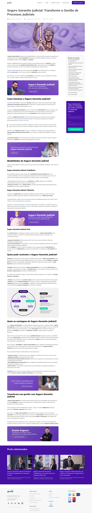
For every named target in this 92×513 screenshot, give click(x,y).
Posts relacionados (72, 76)
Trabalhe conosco (55, 2)
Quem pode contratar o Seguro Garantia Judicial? (75, 66)
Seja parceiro (65, 2)
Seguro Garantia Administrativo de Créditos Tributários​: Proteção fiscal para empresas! (75, 89)
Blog (47, 2)
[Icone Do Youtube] (15, 503)
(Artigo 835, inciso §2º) (23, 120)
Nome (69, 121)
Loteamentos (32, 498)
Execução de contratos (34, 493)
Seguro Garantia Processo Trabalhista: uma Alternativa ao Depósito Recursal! (75, 84)
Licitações (31, 496)
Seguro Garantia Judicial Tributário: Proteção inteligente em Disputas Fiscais (75, 79)
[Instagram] (22, 503)
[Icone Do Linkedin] (19, 503)
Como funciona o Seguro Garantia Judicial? (73, 60)
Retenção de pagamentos (35, 500)
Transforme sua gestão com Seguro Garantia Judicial (74, 73)
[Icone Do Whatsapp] (12, 503)
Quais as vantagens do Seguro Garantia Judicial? (75, 70)
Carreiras (51, 493)
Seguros (39, 2)
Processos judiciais (33, 502)
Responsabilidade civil (34, 510)
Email (69, 114)
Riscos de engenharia (34, 508)
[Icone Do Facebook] (8, 503)
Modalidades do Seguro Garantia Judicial (75, 63)
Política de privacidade (54, 497)
